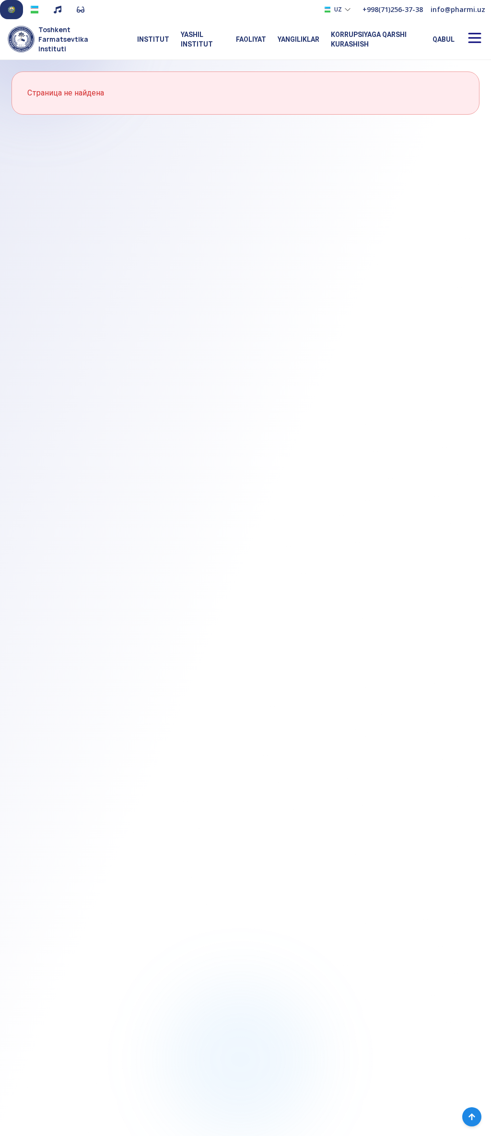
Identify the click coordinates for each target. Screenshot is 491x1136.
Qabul (444, 39)
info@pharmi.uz (458, 9)
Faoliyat (251, 39)
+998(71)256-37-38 (392, 9)
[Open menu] (474, 38)
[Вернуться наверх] (471, 1116)
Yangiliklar (298, 39)
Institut (153, 39)
